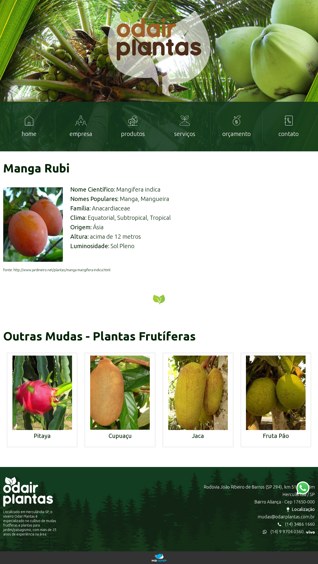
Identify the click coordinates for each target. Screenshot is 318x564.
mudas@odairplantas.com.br (286, 516)
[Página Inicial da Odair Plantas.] (159, 59)
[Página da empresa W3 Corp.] (159, 558)
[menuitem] (29, 126)
